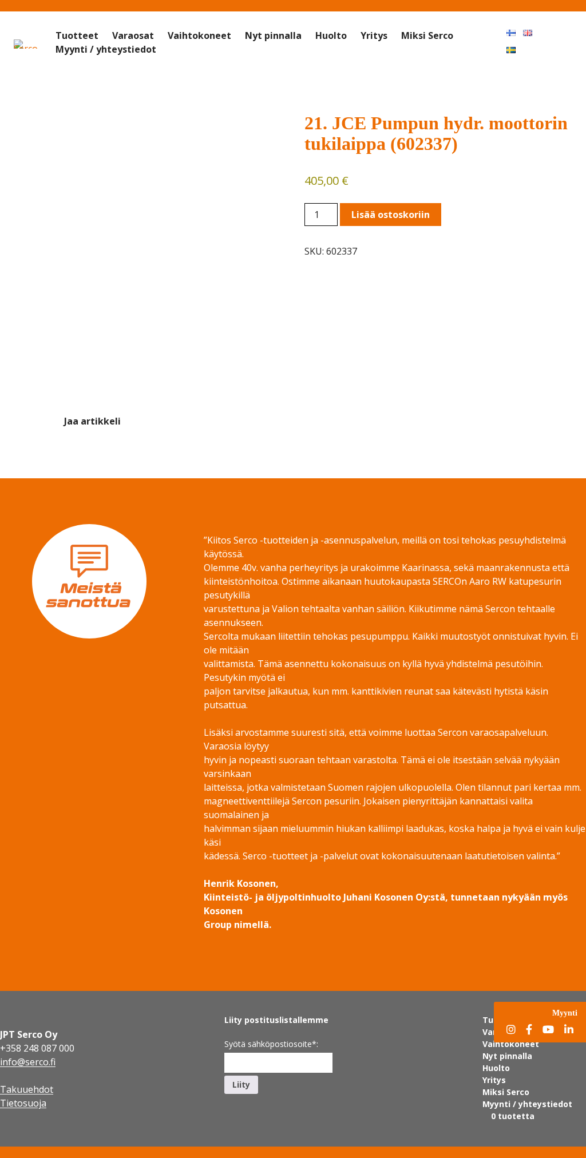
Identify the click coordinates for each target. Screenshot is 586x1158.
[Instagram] (511, 1030)
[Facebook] (529, 1030)
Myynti (564, 1012)
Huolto (331, 35)
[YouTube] (548, 1030)
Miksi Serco (427, 35)
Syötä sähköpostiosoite (271, 1043)
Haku (560, 32)
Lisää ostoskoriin (390, 214)
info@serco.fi (28, 1062)
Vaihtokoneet (199, 35)
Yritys (374, 35)
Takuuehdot (26, 1089)
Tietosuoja (23, 1103)
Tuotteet (77, 35)
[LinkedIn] (568, 1030)
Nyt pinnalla (273, 35)
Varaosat (133, 35)
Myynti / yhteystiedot (106, 49)
